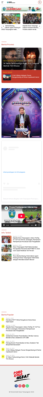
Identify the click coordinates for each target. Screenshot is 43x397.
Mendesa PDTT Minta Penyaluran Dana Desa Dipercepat (21, 321)
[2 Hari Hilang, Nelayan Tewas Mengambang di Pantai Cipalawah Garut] (7, 77)
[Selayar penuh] (39, 225)
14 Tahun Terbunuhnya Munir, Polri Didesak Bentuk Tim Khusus (22, 358)
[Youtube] (23, 386)
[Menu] (3, 2)
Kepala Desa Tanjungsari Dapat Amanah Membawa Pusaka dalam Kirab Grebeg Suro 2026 (31, 27)
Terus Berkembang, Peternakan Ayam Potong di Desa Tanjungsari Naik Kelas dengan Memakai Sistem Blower (11, 27)
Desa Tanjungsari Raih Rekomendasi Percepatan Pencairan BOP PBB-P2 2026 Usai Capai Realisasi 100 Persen (26, 248)
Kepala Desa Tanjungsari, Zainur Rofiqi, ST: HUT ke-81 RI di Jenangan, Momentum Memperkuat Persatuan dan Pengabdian (26, 239)
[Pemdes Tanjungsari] (11, 2)
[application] (22, 216)
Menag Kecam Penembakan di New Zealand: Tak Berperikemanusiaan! (22, 344)
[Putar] (4, 225)
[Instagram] (20, 386)
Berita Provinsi (18, 61)
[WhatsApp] (27, 386)
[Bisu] (36, 225)
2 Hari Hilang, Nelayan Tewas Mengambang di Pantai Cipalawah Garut (25, 76)
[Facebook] (16, 386)
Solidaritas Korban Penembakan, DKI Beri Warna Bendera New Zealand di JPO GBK (22, 337)
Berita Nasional (8, 61)
